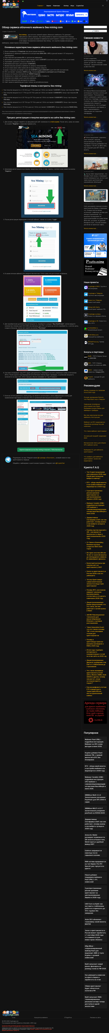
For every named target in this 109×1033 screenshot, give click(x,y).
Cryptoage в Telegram (95, 293)
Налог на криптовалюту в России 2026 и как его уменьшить (96, 573)
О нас (13, 1017)
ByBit (89, 356)
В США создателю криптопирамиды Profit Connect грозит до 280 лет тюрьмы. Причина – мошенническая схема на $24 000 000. (95, 63)
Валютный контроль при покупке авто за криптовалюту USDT (96, 565)
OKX (89, 363)
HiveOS (90, 377)
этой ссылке (54, 122)
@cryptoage (41, 458)
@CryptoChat (60, 463)
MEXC (90, 370)
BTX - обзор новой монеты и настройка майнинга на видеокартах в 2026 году (96, 485)
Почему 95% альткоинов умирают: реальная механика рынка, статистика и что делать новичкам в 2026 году (96, 594)
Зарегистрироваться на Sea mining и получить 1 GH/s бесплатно (40, 450)
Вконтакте (50, 458)
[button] (41, 5)
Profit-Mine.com (93, 335)
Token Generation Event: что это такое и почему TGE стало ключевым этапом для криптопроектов (95, 631)
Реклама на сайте (95, 1017)
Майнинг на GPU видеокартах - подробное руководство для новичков (95, 424)
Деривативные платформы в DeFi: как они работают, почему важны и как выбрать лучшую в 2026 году (97, 522)
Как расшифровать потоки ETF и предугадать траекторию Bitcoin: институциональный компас (96, 691)
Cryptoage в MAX (94, 286)
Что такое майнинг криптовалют (95, 431)
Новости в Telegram (95, 300)
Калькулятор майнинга (41, 1017)
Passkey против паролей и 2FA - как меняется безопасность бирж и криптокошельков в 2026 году (96, 534)
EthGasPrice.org (93, 342)
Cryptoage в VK (93, 321)
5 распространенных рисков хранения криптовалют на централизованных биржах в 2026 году (94, 495)
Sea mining (22, 35)
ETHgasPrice (68, 1017)
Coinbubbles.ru (93, 328)
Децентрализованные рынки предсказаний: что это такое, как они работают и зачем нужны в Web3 (96, 607)
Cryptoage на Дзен (94, 314)
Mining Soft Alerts (94, 307)
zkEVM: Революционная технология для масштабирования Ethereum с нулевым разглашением (95, 619)
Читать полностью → (90, 70)
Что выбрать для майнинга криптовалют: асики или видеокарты (93, 459)
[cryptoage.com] (10, 5)
